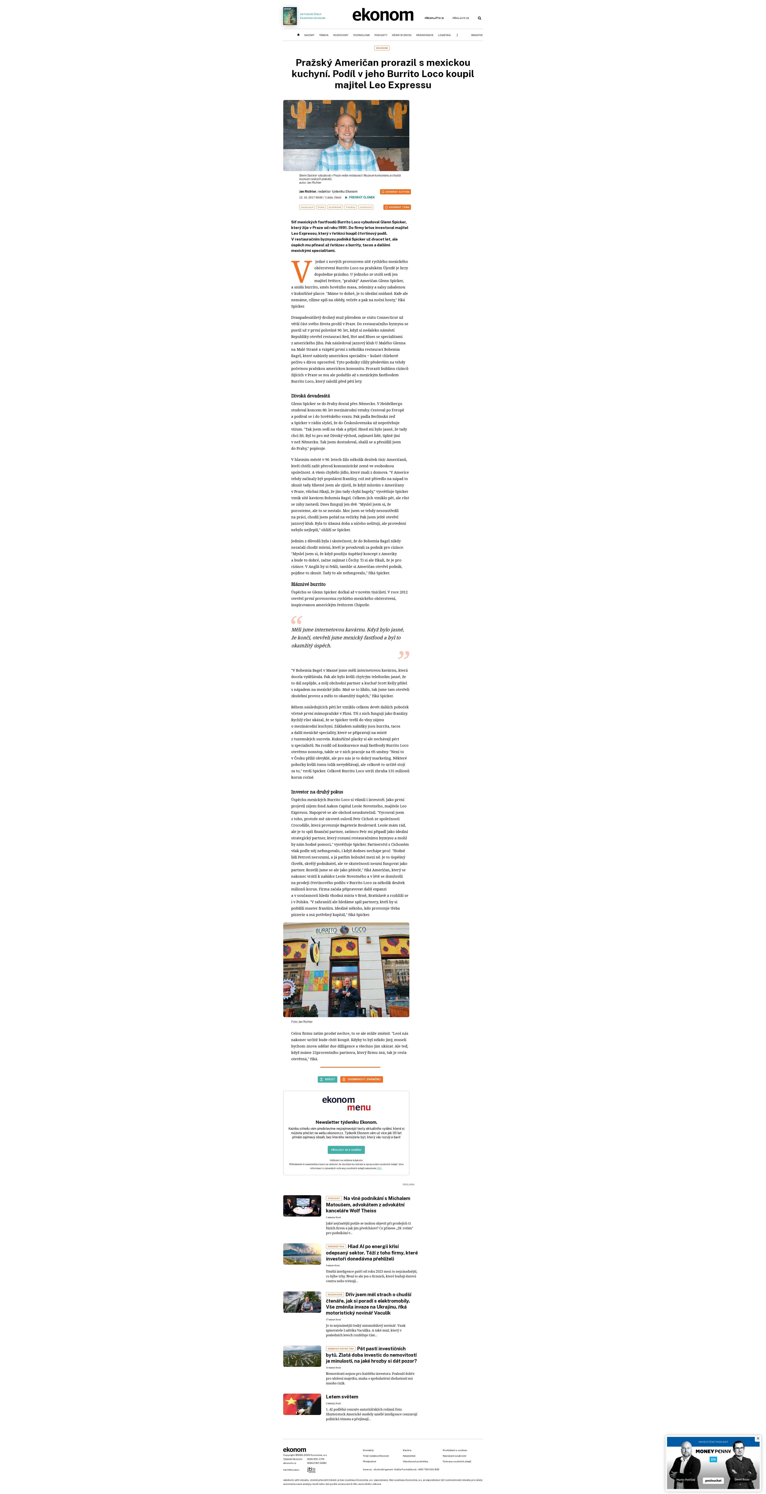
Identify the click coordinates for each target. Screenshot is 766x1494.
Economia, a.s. (319, 1455)
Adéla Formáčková (405, 1469)
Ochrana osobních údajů (457, 1461)
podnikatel (335, 207)
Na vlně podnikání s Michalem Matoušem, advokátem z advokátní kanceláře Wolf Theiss (368, 1204)
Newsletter (409, 1455)
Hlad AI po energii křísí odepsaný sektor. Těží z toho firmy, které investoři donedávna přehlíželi (372, 1252)
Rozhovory (340, 35)
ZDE (379, 1168)
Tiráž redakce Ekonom (376, 1455)
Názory (309, 35)
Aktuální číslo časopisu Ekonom (312, 16)
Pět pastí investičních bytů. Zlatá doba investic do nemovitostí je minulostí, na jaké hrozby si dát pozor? (371, 1355)
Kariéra (407, 1450)
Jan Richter (314, 182)
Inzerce (367, 1469)
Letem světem (342, 1396)
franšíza (350, 207)
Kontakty (368, 1450)
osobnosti (366, 207)
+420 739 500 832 (428, 1469)
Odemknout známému (364, 1079)
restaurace (307, 207)
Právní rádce (424, 35)
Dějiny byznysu (402, 35)
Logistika (444, 35)
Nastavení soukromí (454, 1455)
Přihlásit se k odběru (346, 1149)
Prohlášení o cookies (455, 1450)
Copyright (289, 1455)
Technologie (361, 35)
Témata (324, 35)
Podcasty (381, 35)
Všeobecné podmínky (415, 1461)
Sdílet (330, 1079)
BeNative (477, 35)
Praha (321, 207)
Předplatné (369, 1461)
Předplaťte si (434, 18)
